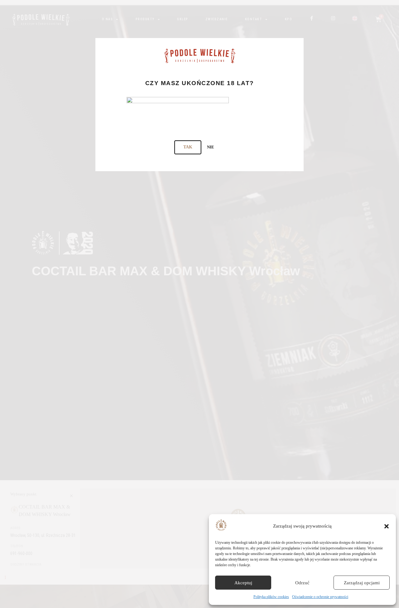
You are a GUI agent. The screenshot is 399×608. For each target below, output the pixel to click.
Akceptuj (243, 582)
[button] (386, 526)
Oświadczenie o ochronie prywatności (320, 597)
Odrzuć (302, 582)
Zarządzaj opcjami (362, 582)
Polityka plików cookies (271, 597)
